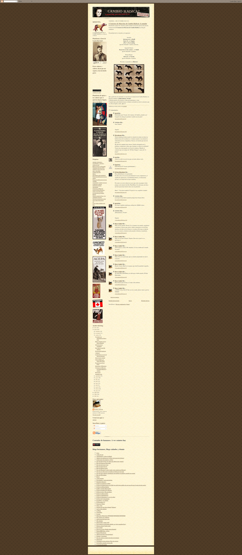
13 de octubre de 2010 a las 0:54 (121, 233)
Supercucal (99, 539)
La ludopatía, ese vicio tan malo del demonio (101, 355)
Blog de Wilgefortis (101, 475)
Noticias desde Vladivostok (103, 526)
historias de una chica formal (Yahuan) (106, 507)
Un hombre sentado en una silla (104, 543)
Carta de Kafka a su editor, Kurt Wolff (100, 360)
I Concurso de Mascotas (98, 188)
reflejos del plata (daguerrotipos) (104, 534)
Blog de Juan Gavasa (101, 466)
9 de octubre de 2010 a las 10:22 (121, 161)
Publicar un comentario (115, 297)
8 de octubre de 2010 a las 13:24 (121, 153)
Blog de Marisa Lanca (102, 468)
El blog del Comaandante (102, 499)
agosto (97, 377)
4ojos (97, 453)
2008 (95, 394)
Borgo (98, 477)
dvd (116, 157)
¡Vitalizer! (97, 353)
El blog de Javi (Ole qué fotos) (104, 492)
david (116, 113)
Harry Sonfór (99, 409)
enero (96, 390)
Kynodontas (97, 372)
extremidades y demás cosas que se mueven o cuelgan (100, 183)
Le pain (98, 514)
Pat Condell (99, 527)
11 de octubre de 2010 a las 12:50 (121, 220)
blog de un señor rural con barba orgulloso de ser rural (110, 471)
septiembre (97, 376)
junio (96, 381)
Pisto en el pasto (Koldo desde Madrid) (106, 529)
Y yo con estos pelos (101, 544)
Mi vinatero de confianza (102, 517)
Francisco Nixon (100, 504)
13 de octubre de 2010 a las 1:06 (121, 277)
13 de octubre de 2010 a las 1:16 (121, 293)
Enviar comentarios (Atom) (123, 304)
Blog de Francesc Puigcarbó (103, 463)
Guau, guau (99, 505)
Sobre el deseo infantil (100, 358)
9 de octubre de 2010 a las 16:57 (121, 192)
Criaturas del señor (97, 172)
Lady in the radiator (101, 509)
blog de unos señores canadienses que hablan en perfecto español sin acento (115, 473)
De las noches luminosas (100, 351)
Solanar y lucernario (101, 536)
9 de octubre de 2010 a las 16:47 (121, 168)
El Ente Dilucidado (120, 172)
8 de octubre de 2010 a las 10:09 (121, 131)
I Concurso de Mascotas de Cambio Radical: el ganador (100, 369)
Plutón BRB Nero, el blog (103, 531)
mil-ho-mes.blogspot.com (102, 519)
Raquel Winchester (101, 533)
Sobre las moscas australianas (99, 345)
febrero (97, 388)
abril (96, 385)
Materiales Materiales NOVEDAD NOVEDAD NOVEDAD (110, 516)
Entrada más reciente (114, 301)
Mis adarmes (118, 135)
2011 (95, 327)
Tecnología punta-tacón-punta (99, 199)
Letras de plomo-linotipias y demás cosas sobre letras (99, 190)
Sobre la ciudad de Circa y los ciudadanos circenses (99, 196)
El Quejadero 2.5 (100, 502)
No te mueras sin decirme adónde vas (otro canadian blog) (111, 524)
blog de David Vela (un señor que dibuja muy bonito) (110, 461)
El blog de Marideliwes (102, 495)
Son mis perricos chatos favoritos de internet (107, 538)
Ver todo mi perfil (96, 414)
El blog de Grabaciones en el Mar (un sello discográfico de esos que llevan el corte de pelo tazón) (121, 485)
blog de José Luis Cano (102, 465)
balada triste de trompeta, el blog (104, 460)
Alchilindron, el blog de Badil (104, 456)
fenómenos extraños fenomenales (97, 186)
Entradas (97, 426)
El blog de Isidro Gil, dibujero (104, 490)
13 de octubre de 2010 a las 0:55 (121, 242)
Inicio (130, 301)
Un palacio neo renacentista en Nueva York (100, 338)
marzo (97, 387)
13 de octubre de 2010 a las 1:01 (121, 251)
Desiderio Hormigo (101, 482)
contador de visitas (97, 92)
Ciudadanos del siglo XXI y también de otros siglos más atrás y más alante (99, 169)
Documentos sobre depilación (99, 175)
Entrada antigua (145, 301)
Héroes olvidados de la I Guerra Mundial (100, 342)
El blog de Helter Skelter (102, 487)
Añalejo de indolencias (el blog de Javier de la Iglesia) (110, 458)
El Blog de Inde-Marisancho (103, 488)
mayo (96, 383)
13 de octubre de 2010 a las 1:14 (121, 284)
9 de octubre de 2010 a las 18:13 (121, 199)
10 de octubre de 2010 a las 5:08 (121, 207)
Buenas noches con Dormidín (99, 166)
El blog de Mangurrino (102, 494)
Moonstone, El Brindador (100, 366)
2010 (95, 329)
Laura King (99, 512)
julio (96, 379)
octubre (97, 335)
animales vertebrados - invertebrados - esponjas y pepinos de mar (98, 163)
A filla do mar (99, 454)
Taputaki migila (98, 374)
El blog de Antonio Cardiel (103, 483)
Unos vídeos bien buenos (98, 200)
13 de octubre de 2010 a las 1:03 (121, 268)
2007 (95, 396)
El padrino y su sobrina (102, 500)
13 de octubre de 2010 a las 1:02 (121, 260)
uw (93, 201)
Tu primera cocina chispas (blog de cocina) (107, 541)
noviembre (97, 333)
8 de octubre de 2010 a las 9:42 (120, 118)
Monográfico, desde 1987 (102, 522)
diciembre (97, 331)
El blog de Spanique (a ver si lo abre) (105, 497)
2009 (95, 392)
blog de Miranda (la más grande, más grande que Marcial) (111, 470)
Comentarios (98, 428)
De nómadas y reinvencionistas (104, 480)
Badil (116, 165)
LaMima (98, 510)
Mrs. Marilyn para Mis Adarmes (100, 348)
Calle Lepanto (100, 478)
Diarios (94, 174)
